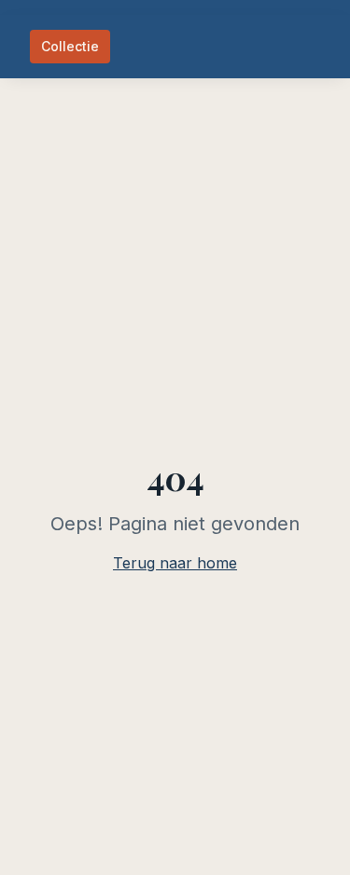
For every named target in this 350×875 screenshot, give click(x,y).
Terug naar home (175, 563)
